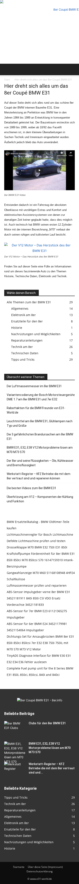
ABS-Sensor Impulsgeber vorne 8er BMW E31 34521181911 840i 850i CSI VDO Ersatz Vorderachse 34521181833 (38, 598)
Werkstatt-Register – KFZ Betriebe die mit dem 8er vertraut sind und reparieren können (38, 476)
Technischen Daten (24, 353)
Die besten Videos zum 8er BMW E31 (31, 488)
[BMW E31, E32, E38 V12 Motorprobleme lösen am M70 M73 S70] (14, 752)
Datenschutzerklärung (40, 871)
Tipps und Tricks (23, 359)
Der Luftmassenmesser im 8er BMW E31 (34, 386)
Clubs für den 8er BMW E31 (47, 723)
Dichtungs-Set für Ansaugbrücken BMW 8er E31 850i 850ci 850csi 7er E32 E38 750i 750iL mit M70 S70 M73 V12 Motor (40, 642)
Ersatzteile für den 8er (27, 321)
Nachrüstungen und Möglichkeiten (35, 334)
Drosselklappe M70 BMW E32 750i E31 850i (37, 547)
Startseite (18, 867)
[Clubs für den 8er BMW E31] (14, 728)
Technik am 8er (22, 347)
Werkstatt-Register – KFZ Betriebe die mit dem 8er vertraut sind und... (52, 768)
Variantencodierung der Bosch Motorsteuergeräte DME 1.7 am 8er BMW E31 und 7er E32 (41, 397)
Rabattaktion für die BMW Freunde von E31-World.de (36, 410)
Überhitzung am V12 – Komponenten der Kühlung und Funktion (40, 499)
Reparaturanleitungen (27, 340)
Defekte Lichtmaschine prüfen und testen (36, 541)
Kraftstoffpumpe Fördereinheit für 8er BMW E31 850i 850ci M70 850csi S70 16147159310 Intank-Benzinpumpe (41, 560)
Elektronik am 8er (23, 315)
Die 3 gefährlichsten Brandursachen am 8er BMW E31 (40, 437)
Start (7, 79)
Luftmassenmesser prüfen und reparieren (37, 585)
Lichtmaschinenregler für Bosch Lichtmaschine (40, 534)
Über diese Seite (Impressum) (45, 867)
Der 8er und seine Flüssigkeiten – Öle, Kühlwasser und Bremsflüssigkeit (40, 463)
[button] (7, 69)
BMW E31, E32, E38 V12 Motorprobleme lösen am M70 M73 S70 (40, 450)
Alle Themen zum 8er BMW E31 (29, 302)
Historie (16, 328)
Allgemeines (19, 308)
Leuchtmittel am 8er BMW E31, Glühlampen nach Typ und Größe (39, 423)
